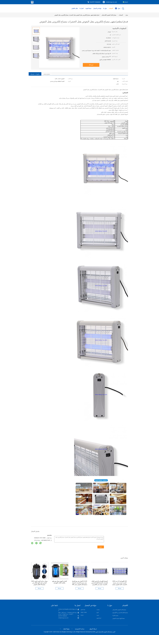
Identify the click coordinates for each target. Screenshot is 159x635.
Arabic (126, 2)
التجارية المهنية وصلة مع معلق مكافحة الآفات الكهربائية (59, 582)
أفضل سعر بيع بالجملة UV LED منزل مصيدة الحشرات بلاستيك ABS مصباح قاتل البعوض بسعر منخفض (79, 583)
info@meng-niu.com (111, 2)
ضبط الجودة (88, 8)
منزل (119, 8)
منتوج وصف (46, 74)
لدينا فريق (99, 618)
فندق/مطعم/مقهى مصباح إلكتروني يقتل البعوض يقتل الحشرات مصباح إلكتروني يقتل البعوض (76, 15)
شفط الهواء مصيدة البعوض (118, 618)
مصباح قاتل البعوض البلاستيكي (119, 609)
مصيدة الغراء (115, 615)
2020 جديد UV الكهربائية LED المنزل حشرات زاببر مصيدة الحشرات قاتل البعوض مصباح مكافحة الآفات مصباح (119, 583)
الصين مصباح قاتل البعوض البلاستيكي (107, 632)
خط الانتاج (83, 609)
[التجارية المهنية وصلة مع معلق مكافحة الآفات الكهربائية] (59, 571)
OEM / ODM (84, 612)
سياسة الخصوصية (79, 628)
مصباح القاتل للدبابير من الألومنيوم (120, 612)
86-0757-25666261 (95, 2)
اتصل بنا (82, 8)
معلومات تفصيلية (35, 74)
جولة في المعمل (97, 8)
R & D (82, 615)
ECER (94, 632)
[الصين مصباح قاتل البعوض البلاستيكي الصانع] (32, 3)
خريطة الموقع (93, 628)
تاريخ (98, 612)
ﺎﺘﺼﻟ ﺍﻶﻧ (91, 65)
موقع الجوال (66, 628)
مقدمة (98, 609)
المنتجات (111, 8)
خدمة (98, 615)
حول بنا (105, 8)
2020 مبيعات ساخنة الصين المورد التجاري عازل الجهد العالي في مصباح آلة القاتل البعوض (39, 582)
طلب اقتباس (75, 8)
